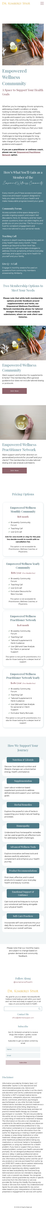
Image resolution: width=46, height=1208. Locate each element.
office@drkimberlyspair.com (23, 1018)
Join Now (14, 391)
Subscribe (23, 1062)
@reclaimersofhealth (23, 982)
